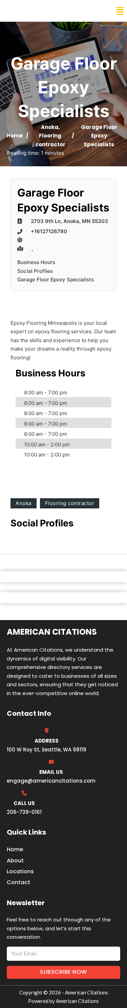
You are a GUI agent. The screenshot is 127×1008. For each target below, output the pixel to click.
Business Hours (36, 262)
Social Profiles (35, 271)
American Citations (41, 11)
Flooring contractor (69, 503)
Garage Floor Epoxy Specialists (55, 279)
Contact (18, 882)
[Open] (120, 11)
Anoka (49, 127)
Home (15, 135)
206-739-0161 (24, 812)
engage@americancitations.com (51, 780)
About (15, 860)
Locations (20, 871)
